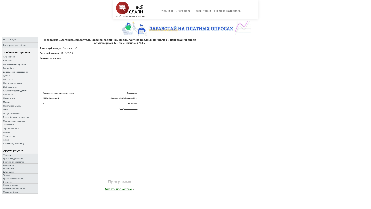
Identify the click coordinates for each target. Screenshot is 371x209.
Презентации (202, 10)
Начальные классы (12, 106)
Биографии (183, 10)
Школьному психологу (13, 143)
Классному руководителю (15, 91)
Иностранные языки (12, 83)
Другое (6, 75)
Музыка (6, 102)
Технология (8, 125)
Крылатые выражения (13, 178)
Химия (6, 140)
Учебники (166, 10)
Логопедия (8, 94)
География (8, 68)
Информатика (10, 87)
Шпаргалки (8, 172)
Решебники (8, 168)
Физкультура (9, 136)
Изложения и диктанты (14, 188)
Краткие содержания (13, 158)
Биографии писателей (13, 162)
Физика (6, 132)
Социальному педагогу (14, 121)
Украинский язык (11, 128)
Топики (6, 175)
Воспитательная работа (14, 64)
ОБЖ (5, 109)
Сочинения (8, 165)
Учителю (7, 155)
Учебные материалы (227, 10)
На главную (9, 39)
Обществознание (11, 113)
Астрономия (9, 57)
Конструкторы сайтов (14, 45)
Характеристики (10, 185)
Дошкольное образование (15, 72)
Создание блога (10, 192)
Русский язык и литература (16, 117)
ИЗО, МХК (8, 79)
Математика (9, 98)
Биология (7, 60)
